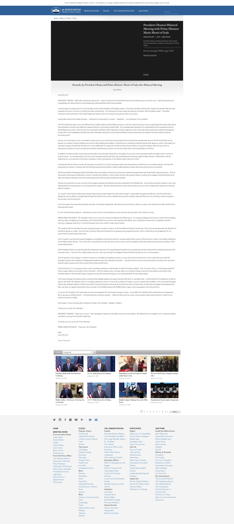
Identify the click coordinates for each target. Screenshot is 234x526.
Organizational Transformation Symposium (164, 400)
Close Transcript (64, 340)
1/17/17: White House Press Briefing (99, 373)
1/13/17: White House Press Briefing (99, 400)
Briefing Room (91, 11)
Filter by (58, 352)
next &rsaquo (175, 411)
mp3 (166, 51)
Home (66, 10)
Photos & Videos (65, 18)
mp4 (155, 51)
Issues (106, 11)
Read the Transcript (150, 55)
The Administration (123, 11)
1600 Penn (143, 11)
